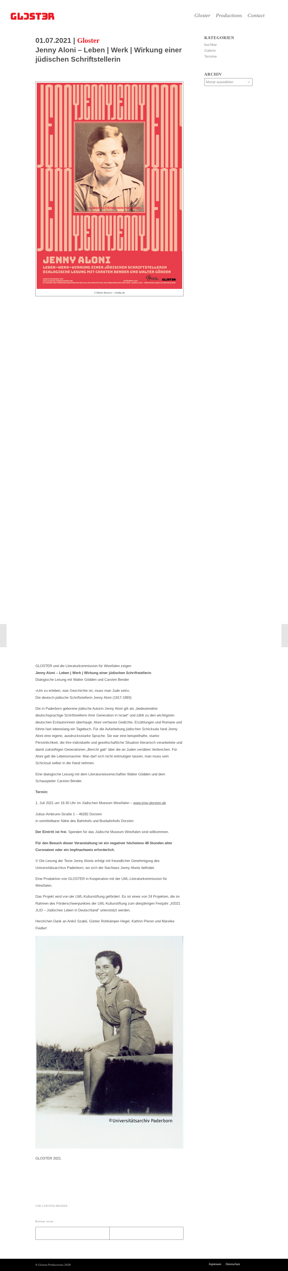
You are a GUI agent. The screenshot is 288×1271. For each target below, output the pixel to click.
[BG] (33, 15)
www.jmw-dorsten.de (149, 803)
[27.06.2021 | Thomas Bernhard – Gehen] (3, 635)
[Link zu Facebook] (279, 15)
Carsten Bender (55, 1205)
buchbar (210, 45)
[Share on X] (72, 1233)
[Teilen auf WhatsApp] (146, 1233)
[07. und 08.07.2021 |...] (284, 635)
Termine (210, 56)
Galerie (210, 51)
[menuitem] (202, 15)
